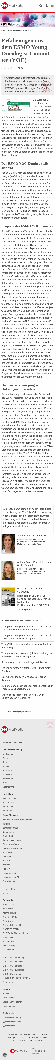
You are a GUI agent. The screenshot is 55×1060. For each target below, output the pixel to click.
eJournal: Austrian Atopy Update (17, 820)
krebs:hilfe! (8, 856)
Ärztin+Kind (8, 921)
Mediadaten (8, 754)
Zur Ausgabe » (24, 609)
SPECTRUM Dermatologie (14, 957)
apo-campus (8, 802)
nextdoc (6, 865)
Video (5, 893)
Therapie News (9, 889)
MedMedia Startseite (12, 742)
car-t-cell (6, 824)
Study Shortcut (9, 881)
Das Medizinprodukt (12, 925)
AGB (5, 783)
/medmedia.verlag (12, 1021)
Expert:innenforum (11, 844)
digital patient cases (12, 840)
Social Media (9, 1013)
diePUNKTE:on (9, 798)
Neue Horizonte (9, 1006)
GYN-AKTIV (8, 937)
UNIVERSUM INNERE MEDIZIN (16, 978)
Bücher (6, 993)
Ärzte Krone (8, 909)
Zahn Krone (8, 982)
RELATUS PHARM (11, 877)
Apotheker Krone (10, 913)
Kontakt (6, 766)
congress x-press (10, 828)
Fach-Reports (9, 998)
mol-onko (7, 860)
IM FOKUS (7, 852)
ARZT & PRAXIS (10, 917)
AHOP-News (8, 904)
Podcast (6, 869)
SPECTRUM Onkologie (13, 961)
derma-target (8, 832)
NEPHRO (9, 945)
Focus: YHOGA (18, 68)
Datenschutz (8, 787)
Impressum (8, 778)
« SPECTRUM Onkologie (11, 30)
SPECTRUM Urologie (12, 974)
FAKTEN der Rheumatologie (15, 933)
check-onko (8, 810)
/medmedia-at (10, 1026)
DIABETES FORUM (11, 929)
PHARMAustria (9, 949)
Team (5, 758)
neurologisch (8, 941)
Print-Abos (7, 770)
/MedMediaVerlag (12, 1017)
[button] (4, 1055)
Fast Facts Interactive (12, 848)
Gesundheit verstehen (12, 1002)
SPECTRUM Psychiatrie (13, 970)
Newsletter (7, 774)
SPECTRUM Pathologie (13, 966)
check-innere (8, 806)
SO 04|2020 (26, 30)
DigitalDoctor (9, 836)
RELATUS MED (9, 873)
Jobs (5, 762)
